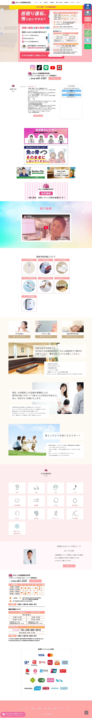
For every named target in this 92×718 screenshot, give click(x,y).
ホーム (36, 2)
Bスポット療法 (46, 334)
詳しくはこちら (20, 336)
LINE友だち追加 (87, 46)
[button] (1, 33)
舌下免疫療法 (19, 334)
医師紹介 (46, 2)
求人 (41, 2)
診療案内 (52, 2)
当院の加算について (32, 86)
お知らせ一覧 (38, 115)
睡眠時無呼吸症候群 (73, 334)
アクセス (72, 2)
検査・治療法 (59, 2)
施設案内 (66, 2)
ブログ (77, 2)
